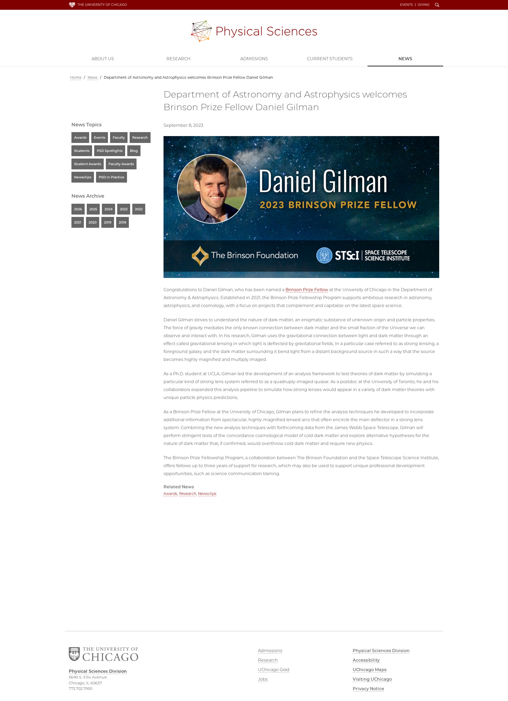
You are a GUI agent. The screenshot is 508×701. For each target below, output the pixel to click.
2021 (77, 222)
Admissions (254, 58)
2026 (78, 209)
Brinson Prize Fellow (306, 289)
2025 (93, 209)
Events (406, 4)
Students (81, 151)
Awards (170, 493)
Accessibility (366, 660)
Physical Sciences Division (254, 31)
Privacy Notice (368, 688)
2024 (108, 209)
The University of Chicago (102, 5)
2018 (122, 222)
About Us (103, 58)
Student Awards (87, 164)
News (405, 58)
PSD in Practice (111, 177)
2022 (139, 209)
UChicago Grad (273, 669)
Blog (134, 151)
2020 (93, 222)
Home (75, 77)
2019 (107, 222)
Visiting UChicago (372, 679)
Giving (423, 4)
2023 (124, 209)
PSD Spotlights (110, 151)
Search (437, 5)
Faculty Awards (121, 164)
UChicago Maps (370, 669)
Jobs (263, 679)
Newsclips (207, 493)
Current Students (330, 58)
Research (178, 58)
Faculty (119, 138)
